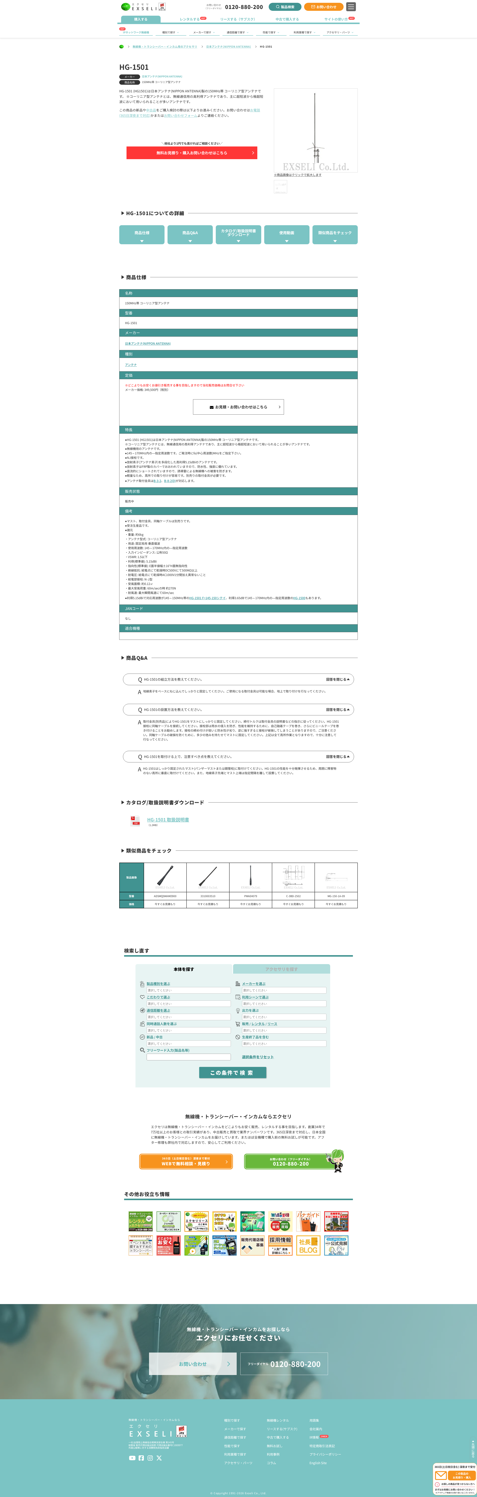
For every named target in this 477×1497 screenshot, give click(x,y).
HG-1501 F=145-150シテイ (207, 598)
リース (272, 1023)
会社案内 (315, 1428)
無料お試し (275, 1445)
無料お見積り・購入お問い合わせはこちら (192, 152)
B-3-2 (157, 480)
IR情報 (314, 1437)
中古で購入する (278, 1437)
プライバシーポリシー (325, 1454)
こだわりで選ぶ (158, 997)
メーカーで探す (202, 32)
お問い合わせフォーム (180, 115)
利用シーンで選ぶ (255, 997)
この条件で (232, 1072)
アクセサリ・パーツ (338, 32)
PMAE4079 (250, 896)
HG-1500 (299, 598)
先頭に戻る (473, 1450)
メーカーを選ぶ (254, 983)
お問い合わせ (326, 6)
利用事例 (273, 1454)
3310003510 (207, 896)
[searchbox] (189, 990)
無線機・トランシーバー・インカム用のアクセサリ (165, 46)
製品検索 (287, 6)
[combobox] (189, 990)
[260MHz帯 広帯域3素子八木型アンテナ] (293, 877)
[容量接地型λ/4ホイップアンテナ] (336, 877)
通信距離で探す (236, 32)
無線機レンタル (278, 1420)
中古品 (151, 110)
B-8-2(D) (170, 480)
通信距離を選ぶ (158, 1010)
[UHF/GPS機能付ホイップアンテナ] (250, 877)
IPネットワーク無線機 (136, 32)
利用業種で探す (303, 32)
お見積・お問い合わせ (240, 407)
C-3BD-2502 (293, 896)
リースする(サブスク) (282, 1428)
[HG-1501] (280, 186)
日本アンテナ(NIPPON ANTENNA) (228, 46)
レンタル (258, 1023)
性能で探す (269, 32)
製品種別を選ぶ (158, 983)
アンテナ (131, 364)
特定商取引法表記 (322, 1445)
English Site (318, 1462)
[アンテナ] (165, 877)
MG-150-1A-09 (336, 896)
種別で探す (168, 32)
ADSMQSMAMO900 (165, 896)
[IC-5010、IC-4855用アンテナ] (207, 877)
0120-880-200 (244, 6)
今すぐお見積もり (165, 904)
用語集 (314, 1420)
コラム (271, 1462)
